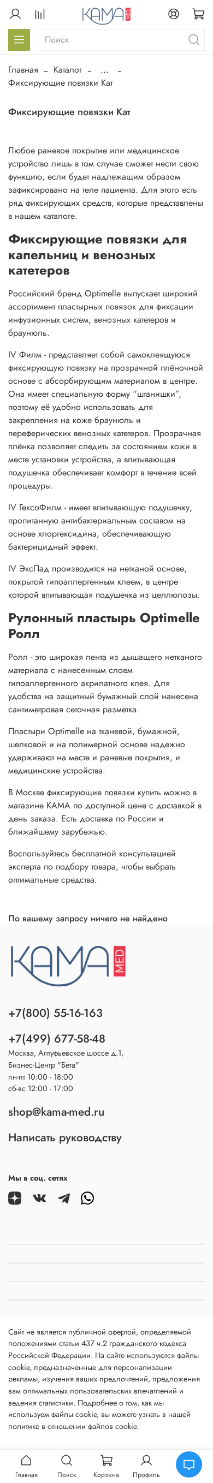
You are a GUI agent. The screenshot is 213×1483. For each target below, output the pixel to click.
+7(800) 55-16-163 (55, 1013)
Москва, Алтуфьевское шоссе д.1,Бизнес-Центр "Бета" (65, 1058)
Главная (23, 69)
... (104, 70)
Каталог (68, 69)
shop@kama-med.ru (56, 1112)
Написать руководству (65, 1137)
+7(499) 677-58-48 (56, 1039)
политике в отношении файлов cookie (72, 1426)
